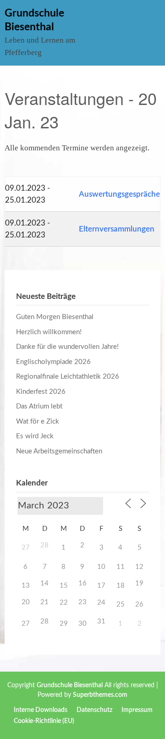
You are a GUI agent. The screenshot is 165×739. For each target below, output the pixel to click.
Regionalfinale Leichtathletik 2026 (67, 376)
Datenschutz (94, 710)
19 (139, 583)
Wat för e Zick (37, 421)
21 (44, 602)
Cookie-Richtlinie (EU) (44, 721)
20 (26, 602)
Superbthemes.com (100, 695)
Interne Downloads (40, 710)
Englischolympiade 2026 (53, 361)
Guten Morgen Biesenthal (55, 317)
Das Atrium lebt (39, 406)
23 (82, 602)
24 (101, 602)
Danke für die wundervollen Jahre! (67, 346)
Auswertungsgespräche (119, 194)
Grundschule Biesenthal (70, 685)
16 (82, 583)
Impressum (137, 710)
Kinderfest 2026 (41, 391)
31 (101, 621)
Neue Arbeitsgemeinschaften (59, 451)
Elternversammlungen (116, 229)
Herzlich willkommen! (49, 332)
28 (44, 545)
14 (44, 583)
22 (64, 602)
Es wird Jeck (35, 436)
